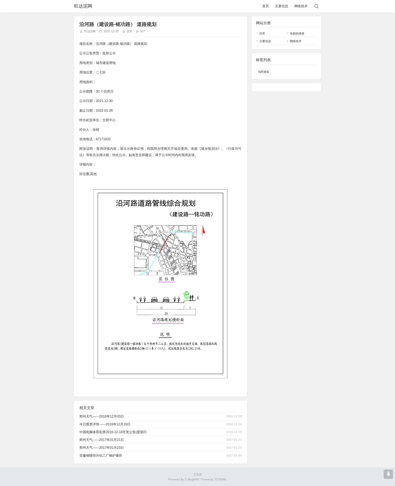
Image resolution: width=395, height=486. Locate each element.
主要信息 (281, 6)
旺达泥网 (83, 6)
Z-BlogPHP (192, 479)
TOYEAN (220, 479)
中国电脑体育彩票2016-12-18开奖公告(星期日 (113, 432)
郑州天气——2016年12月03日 (101, 416)
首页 (265, 6)
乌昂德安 (263, 71)
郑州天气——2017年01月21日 (101, 440)
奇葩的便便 (297, 33)
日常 (129, 31)
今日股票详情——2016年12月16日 (104, 424)
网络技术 (301, 6)
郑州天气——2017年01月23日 (101, 447)
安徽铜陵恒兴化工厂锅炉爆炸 (100, 455)
